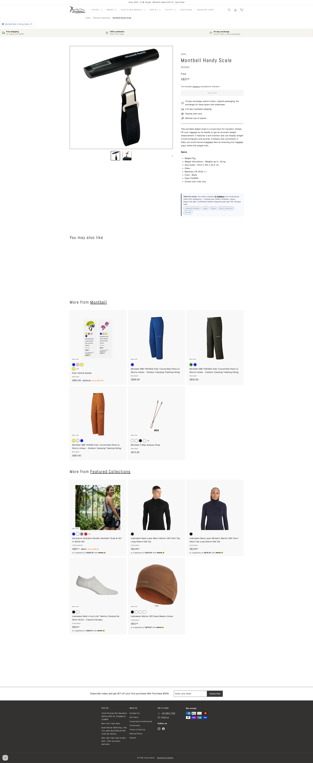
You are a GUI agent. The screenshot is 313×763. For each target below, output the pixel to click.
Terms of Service (137, 729)
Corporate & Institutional (141, 721)
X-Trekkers (219, 196)
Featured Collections (101, 18)
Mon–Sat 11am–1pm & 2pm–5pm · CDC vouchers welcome (113, 741)
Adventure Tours (205, 10)
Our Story (134, 717)
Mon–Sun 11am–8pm (110, 723)
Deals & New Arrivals (132, 10)
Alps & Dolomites (226, 208)
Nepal (213, 208)
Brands (110, 10)
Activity (169, 10)
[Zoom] (121, 97)
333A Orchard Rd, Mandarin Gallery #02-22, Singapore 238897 (114, 716)
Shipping (196, 87)
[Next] (171, 156)
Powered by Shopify (165, 758)
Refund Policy (136, 733)
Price (183, 74)
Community (135, 725)
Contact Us (135, 713)
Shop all (154, 10)
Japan (205, 208)
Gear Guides (186, 10)
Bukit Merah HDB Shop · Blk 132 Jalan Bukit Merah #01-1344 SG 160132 (114, 730)
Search (133, 738)
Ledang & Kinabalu (192, 208)
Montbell (185, 67)
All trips (188, 213)
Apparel (96, 10)
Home (88, 18)
